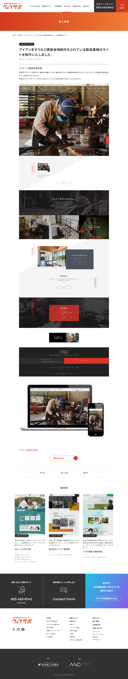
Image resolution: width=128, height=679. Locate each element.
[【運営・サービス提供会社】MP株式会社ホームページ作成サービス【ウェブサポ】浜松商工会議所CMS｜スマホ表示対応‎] (12, 6)
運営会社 (95, 637)
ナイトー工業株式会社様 (28, 450)
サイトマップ (95, 631)
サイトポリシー (96, 640)
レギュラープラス (27, 44)
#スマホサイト (38, 59)
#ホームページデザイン (26, 59)
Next (85, 473)
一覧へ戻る (64, 473)
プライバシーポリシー (98, 634)
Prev (42, 473)
